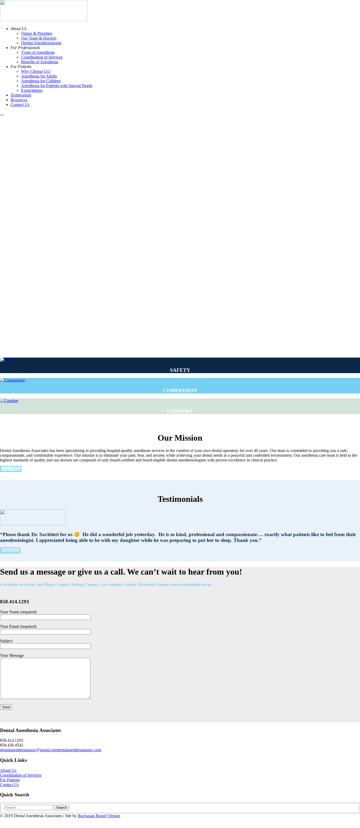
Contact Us (9, 784)
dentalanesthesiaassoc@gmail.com (28, 750)
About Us (8, 770)
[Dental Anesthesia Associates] (43, 19)
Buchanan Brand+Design (99, 815)
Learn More (11, 469)
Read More (10, 550)
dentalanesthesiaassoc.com (79, 750)
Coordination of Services (20, 775)
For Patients (10, 780)
